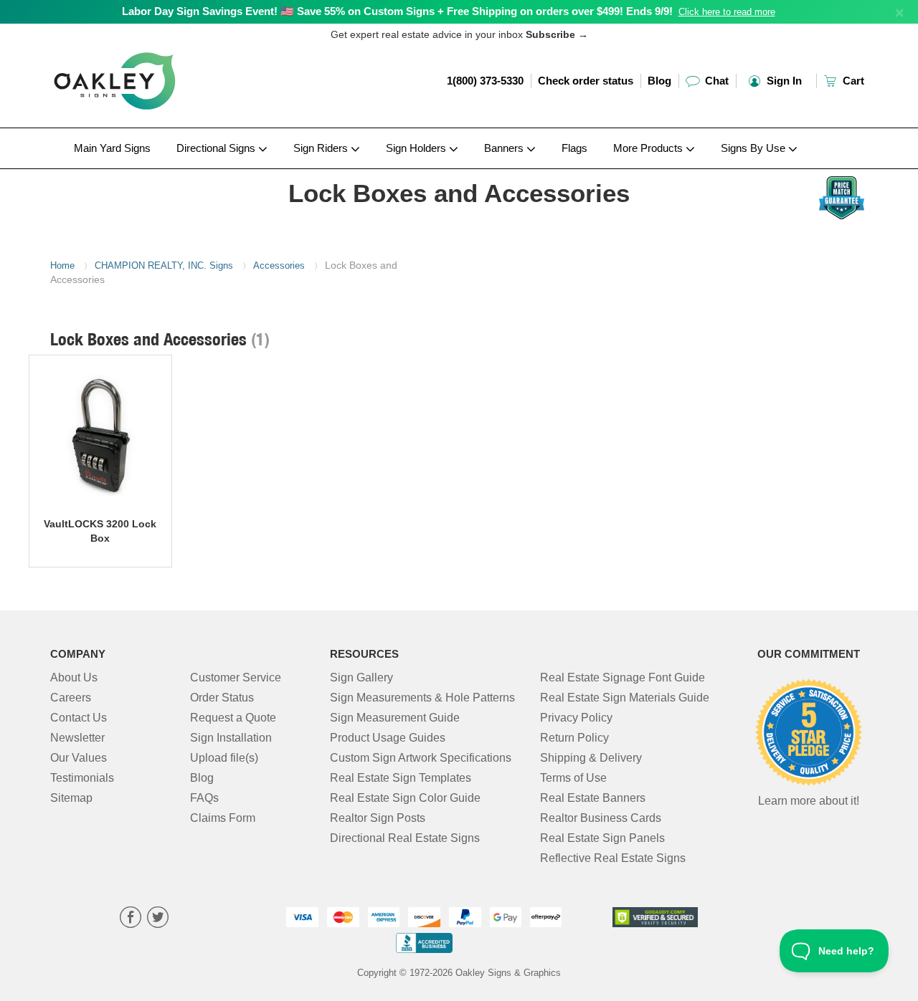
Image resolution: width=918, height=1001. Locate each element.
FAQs (204, 798)
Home (62, 265)
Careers (70, 697)
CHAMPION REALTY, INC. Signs (164, 265)
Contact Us (78, 718)
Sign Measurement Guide (395, 718)
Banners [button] (505, 148)
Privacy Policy (576, 718)
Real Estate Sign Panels (602, 838)
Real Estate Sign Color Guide (405, 798)
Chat (715, 81)
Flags (574, 148)
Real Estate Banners (592, 798)
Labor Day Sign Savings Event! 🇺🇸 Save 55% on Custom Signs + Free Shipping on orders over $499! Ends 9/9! (397, 11)
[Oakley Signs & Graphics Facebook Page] (130, 919)
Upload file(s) (224, 758)
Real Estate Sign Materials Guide (624, 697)
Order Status (222, 697)
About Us (74, 677)
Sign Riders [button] (322, 148)
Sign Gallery (361, 677)
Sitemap (71, 798)
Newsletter (77, 738)
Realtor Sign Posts (377, 818)
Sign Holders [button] (417, 148)
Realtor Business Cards (600, 818)
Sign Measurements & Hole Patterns (422, 697)
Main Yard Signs (112, 148)
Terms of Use (573, 778)
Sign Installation (231, 738)
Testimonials (82, 778)
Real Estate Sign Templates (400, 778)
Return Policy (574, 738)
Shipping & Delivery (591, 758)
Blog (659, 81)
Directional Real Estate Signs (405, 838)
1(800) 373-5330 (485, 81)
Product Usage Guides (387, 738)
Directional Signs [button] (217, 148)
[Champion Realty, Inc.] (144, 172)
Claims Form (222, 818)
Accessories (279, 265)
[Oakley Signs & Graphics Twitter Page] (158, 919)
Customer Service (235, 677)
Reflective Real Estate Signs (613, 858)
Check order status (585, 81)
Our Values (78, 758)
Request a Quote (233, 718)
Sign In (783, 81)
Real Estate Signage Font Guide (622, 677)
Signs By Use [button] (754, 148)
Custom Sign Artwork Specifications (420, 758)
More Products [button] (649, 148)
